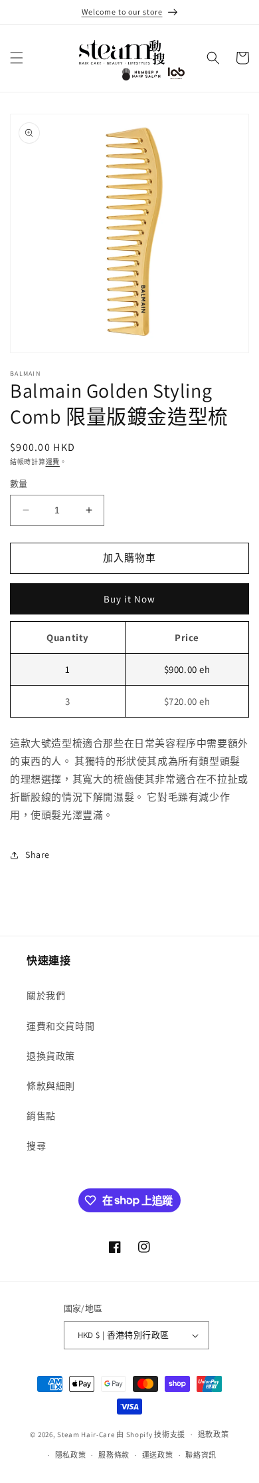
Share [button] (37, 855)
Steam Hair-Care (86, 1434)
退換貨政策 (51, 1056)
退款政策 (213, 1434)
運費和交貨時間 (60, 1026)
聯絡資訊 (200, 1455)
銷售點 (41, 1116)
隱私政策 (70, 1455)
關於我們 (46, 996)
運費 (53, 462)
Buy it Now (129, 599)
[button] (16, 57)
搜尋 (36, 1146)
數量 (19, 483)
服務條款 (114, 1455)
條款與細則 (51, 1086)
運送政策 (157, 1455)
